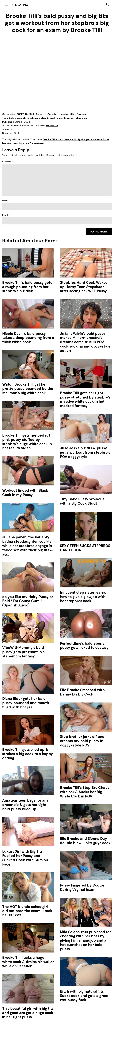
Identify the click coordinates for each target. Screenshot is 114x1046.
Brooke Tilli (52, 125)
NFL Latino (19, 4)
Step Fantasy (78, 114)
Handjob (64, 114)
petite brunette (48, 118)
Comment (8, 161)
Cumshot (52, 114)
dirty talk (28, 118)
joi (36, 118)
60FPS (20, 114)
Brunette (40, 114)
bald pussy (15, 118)
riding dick (81, 118)
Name (6, 200)
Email (6, 215)
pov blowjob (66, 118)
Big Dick (29, 114)
